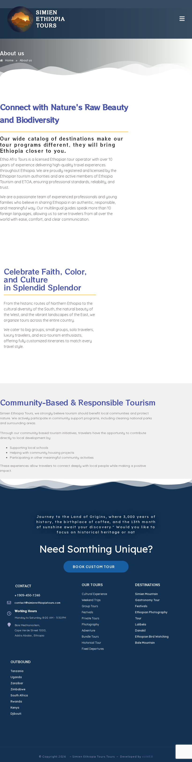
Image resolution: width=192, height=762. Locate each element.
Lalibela (140, 624)
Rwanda (16, 701)
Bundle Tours (90, 636)
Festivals (87, 612)
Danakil (140, 630)
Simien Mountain (146, 594)
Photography (90, 624)
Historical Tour (91, 642)
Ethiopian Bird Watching (152, 636)
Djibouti (16, 713)
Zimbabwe (18, 689)
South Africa (19, 695)
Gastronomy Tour (147, 600)
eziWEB (147, 756)
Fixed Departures (93, 648)
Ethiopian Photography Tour (151, 615)
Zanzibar (17, 683)
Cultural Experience (94, 594)
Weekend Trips (91, 600)
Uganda (16, 677)
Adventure (88, 630)
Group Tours (90, 606)
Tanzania (17, 671)
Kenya (15, 707)
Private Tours (90, 618)
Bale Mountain (145, 642)
